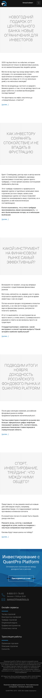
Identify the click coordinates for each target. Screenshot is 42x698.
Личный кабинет (28, 3)
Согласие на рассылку (25, 687)
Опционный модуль (9, 623)
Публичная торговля (10, 643)
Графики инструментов (11, 626)
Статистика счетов (9, 628)
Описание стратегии (10, 646)
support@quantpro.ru (18, 599)
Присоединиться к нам (21, 578)
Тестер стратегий (8, 614)
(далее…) (5, 105)
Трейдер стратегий (9, 620)
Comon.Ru (6, 649)
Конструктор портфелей (11, 617)
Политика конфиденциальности (14, 685)
